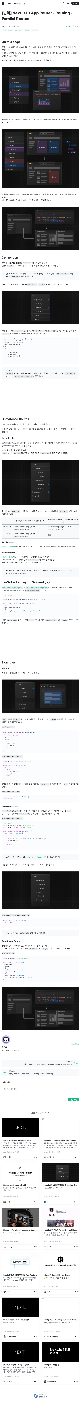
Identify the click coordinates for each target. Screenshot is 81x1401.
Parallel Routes (7, 30)
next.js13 (35, 30)
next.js (27, 30)
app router (18, 30)
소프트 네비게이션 (8, 546)
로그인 (75, 3)
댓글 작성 (73, 1100)
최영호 (4, 26)
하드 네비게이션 (7, 557)
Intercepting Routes (35, 857)
